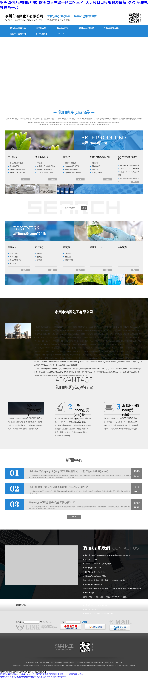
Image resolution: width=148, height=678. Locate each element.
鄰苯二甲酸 (14, 253)
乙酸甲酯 (68, 253)
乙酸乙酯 (68, 257)
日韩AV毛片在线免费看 (40, 677)
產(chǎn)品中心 (63, 28)
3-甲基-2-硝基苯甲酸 (17, 173)
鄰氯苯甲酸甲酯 (70, 163)
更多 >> (74, 516)
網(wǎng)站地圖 (103, 665)
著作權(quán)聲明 (92, 665)
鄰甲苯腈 (95, 169)
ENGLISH (60, 34)
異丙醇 (39, 257)
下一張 (2, 68)
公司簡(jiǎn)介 (41, 28)
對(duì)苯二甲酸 (15, 260)
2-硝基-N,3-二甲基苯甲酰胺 (129, 169)
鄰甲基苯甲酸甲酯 (71, 169)
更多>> (25, 179)
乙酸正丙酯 (69, 260)
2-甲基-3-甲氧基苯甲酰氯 (46, 166)
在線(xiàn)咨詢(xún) (18, 34)
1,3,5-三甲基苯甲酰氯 (45, 173)
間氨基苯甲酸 (15, 166)
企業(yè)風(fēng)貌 (111, 28)
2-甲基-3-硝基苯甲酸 (17, 169)
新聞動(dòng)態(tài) (86, 28)
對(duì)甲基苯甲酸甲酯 (73, 173)
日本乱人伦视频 (16, 677)
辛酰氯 (39, 163)
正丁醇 (39, 260)
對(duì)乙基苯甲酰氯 (44, 169)
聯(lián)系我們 (41, 34)
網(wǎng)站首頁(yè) (18, 28)
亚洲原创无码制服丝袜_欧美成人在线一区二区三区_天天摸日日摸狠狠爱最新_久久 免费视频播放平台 (41, 674)
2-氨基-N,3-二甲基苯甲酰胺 (129, 165)
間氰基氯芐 (96, 166)
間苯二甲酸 (14, 257)
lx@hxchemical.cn (134, 588)
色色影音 (27, 677)
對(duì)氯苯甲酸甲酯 (72, 166)
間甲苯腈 (95, 163)
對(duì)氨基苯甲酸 (16, 163)
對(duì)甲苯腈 (97, 173)
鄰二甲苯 (13, 263)
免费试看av (4, 677)
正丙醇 (39, 253)
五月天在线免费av (58, 677)
